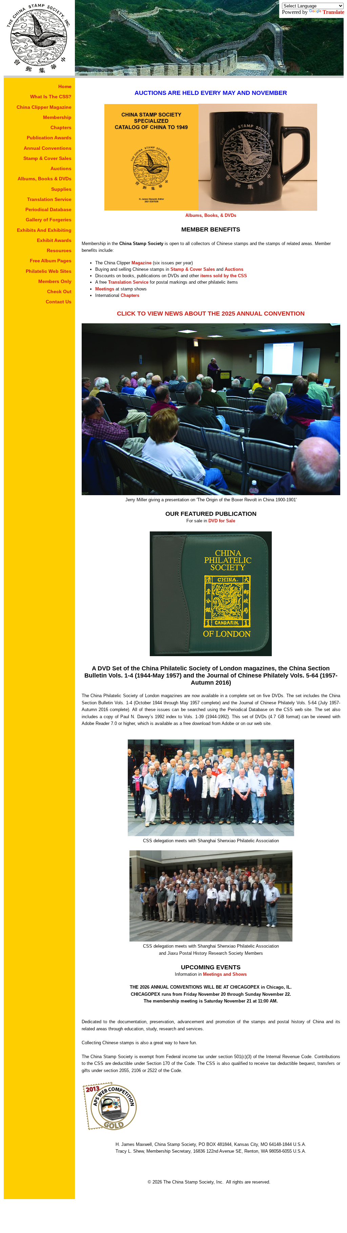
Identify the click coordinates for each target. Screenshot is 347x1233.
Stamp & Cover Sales (47, 158)
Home (65, 86)
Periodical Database (48, 209)
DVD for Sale (221, 520)
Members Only (55, 281)
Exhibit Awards (54, 240)
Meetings (104, 288)
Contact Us (59, 301)
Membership (57, 117)
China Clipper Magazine (44, 107)
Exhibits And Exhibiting (44, 230)
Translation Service (49, 199)
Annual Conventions (48, 148)
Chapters (61, 127)
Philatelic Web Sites (49, 271)
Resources (59, 250)
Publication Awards (49, 137)
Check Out (59, 291)
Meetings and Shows (225, 974)
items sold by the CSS (223, 275)
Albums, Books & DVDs (45, 178)
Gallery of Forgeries (49, 219)
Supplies (61, 189)
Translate (333, 12)
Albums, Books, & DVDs (210, 215)
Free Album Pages (51, 260)
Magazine (141, 262)
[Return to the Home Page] (39, 74)
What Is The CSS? (51, 96)
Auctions (61, 168)
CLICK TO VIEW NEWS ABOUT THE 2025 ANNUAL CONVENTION (211, 313)
